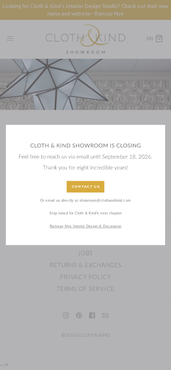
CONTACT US (86, 187)
